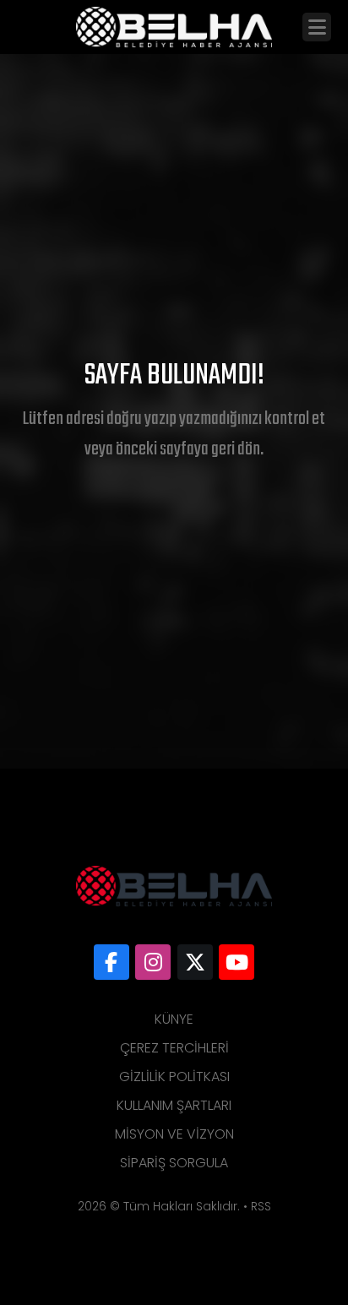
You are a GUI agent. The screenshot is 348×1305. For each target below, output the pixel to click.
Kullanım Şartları (174, 1105)
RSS (261, 1206)
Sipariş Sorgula (174, 1162)
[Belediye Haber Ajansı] (111, 962)
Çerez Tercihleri (174, 1048)
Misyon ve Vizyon (174, 1134)
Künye (174, 1019)
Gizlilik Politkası (174, 1076)
